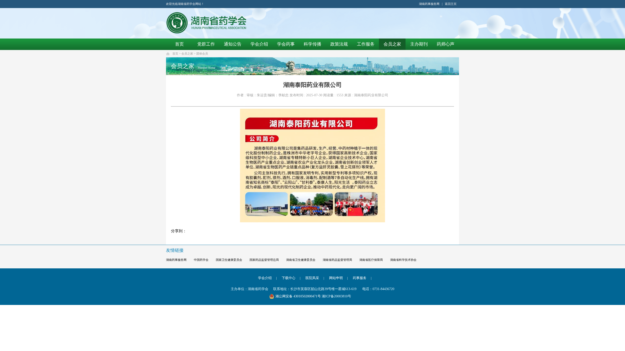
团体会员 (202, 53)
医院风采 (312, 278)
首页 (179, 44)
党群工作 (206, 44)
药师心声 (445, 44)
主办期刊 (419, 44)
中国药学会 (201, 260)
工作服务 (366, 44)
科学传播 (312, 44)
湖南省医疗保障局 (371, 260)
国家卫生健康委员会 (229, 260)
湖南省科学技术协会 (403, 260)
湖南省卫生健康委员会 (300, 260)
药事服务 (359, 278)
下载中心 (288, 278)
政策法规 (339, 44)
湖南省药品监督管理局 (337, 260)
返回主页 (451, 4)
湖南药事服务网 (429, 4)
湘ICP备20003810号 (336, 296)
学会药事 (286, 44)
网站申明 (336, 278)
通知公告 (232, 44)
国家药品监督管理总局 (264, 260)
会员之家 (392, 44)
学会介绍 (259, 44)
